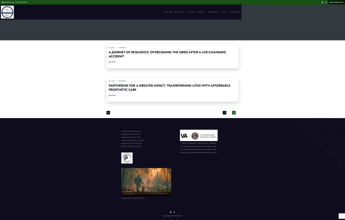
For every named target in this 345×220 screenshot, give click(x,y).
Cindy (112, 48)
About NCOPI (178, 12)
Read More (112, 62)
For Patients (212, 12)
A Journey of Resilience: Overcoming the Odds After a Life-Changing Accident (167, 54)
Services (201, 12)
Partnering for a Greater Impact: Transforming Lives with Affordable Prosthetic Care (169, 87)
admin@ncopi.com (8, 2)
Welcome (168, 12)
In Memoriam (234, 12)
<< (108, 112)
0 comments (122, 48)
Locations (191, 12)
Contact (224, 12)
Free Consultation (336, 2)
